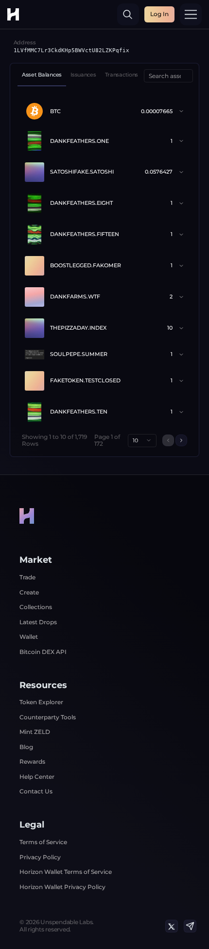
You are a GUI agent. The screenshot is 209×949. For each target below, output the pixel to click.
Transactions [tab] (122, 75)
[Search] (128, 14)
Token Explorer (41, 702)
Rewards (32, 761)
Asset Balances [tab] (42, 75)
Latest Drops (38, 622)
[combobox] (142, 440)
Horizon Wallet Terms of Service (65, 871)
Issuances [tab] (83, 75)
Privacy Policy (40, 857)
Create (29, 592)
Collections (35, 607)
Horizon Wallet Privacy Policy (62, 886)
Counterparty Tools (47, 717)
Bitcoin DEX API (43, 651)
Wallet (28, 636)
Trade (27, 577)
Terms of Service (43, 842)
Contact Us (35, 791)
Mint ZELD (34, 731)
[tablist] (80, 75)
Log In (159, 14)
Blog (26, 747)
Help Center (36, 776)
